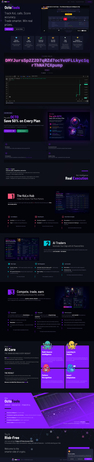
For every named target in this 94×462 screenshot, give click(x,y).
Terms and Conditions (66, 459)
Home (69, 1)
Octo (22, 459)
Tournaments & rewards (80, 1)
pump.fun (44, 72)
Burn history (51, 72)
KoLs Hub (72, 1)
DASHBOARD (90, 1)
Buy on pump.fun (23, 130)
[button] (72, 201)
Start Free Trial (9, 29)
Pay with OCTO (10, 130)
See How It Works (19, 29)
